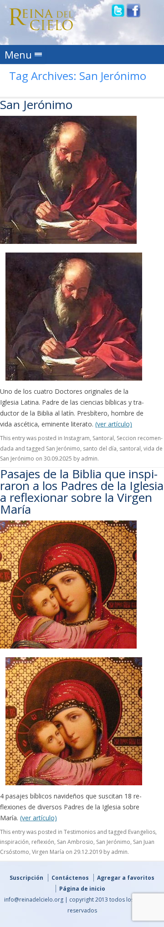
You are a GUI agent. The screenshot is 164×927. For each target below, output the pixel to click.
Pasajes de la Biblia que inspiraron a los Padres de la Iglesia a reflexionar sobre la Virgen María (82, 491)
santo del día (100, 448)
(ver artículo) (113, 424)
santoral (130, 448)
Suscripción (26, 878)
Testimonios (80, 832)
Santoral (103, 438)
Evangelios (141, 832)
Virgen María (48, 852)
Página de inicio (82, 888)
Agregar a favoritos (125, 878)
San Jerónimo (36, 104)
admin (89, 458)
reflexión (42, 842)
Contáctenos (70, 878)
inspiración (14, 842)
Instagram (77, 438)
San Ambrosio (75, 842)
